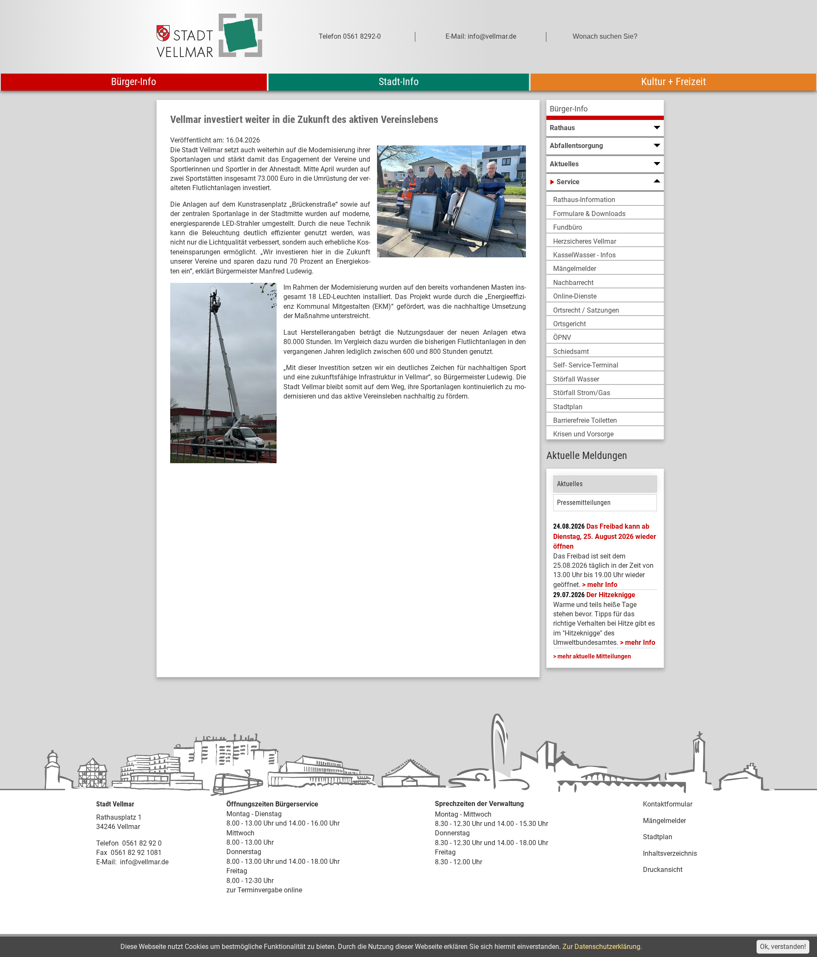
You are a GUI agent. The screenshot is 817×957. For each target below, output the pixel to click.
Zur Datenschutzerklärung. (602, 947)
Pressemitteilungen (584, 502)
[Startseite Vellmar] (218, 37)
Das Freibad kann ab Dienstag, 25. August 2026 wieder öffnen (604, 536)
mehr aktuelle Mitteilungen (594, 656)
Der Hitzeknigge (610, 595)
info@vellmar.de (144, 862)
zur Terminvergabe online (264, 890)
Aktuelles (570, 484)
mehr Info (602, 585)
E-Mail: (106, 862)
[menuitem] (605, 110)
